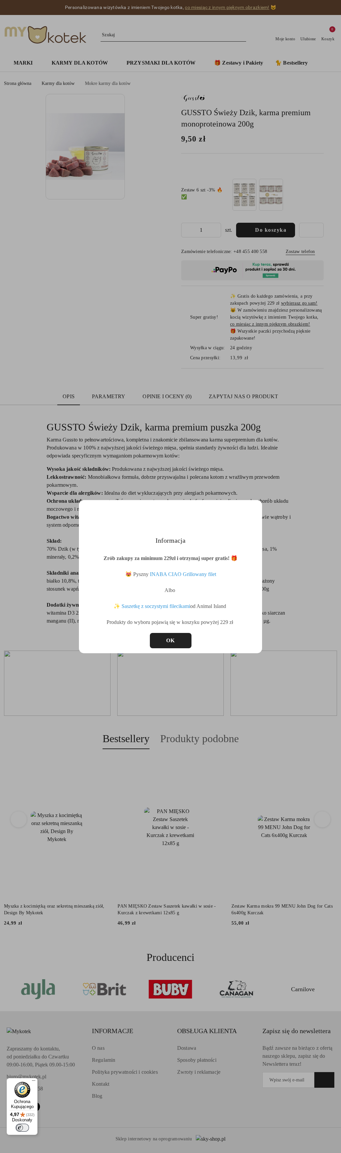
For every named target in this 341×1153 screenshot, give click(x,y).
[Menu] (34, 1082)
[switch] (22, 1128)
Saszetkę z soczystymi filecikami (156, 606)
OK (170, 640)
